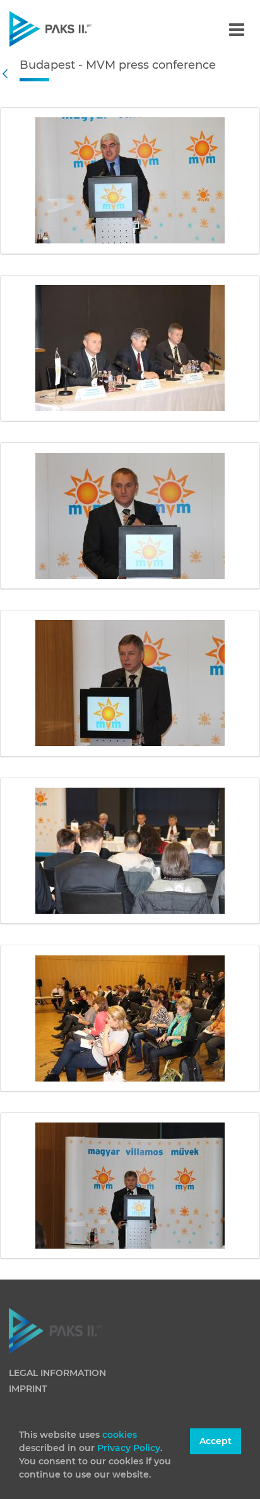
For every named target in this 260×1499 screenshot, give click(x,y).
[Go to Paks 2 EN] (72, 28)
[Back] (8, 73)
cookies (119, 1434)
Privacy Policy (128, 1448)
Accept (215, 1441)
